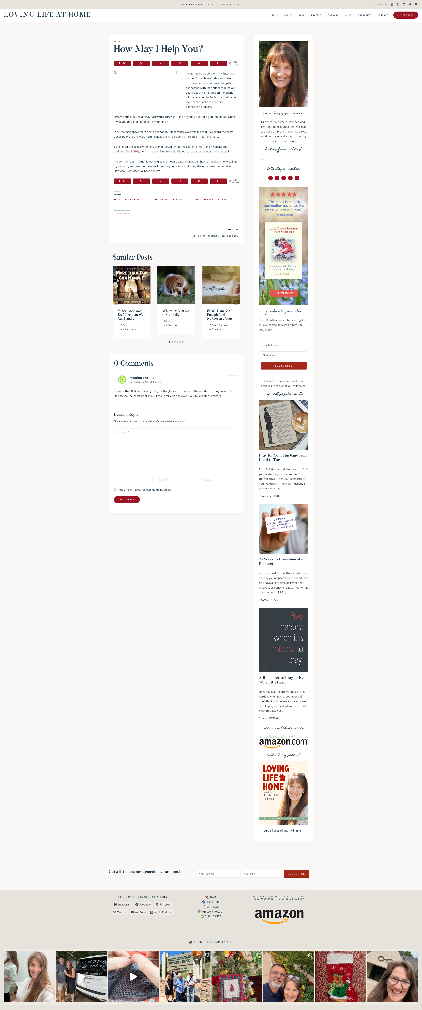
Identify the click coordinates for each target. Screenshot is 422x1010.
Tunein (298, 830)
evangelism (122, 213)
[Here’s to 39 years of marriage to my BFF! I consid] (81, 976)
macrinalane (139, 378)
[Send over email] (199, 63)
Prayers (316, 15)
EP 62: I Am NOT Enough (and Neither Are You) (219, 315)
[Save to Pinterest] (160, 63)
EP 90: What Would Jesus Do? (211, 199)
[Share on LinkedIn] (218, 63)
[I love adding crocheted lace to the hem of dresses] (133, 976)
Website (206, 479)
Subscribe (364, 15)
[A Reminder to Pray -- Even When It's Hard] (283, 640)
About (288, 15)
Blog (302, 15)
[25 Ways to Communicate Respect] (283, 529)
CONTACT (213, 906)
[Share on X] (141, 63)
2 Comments (174, 325)
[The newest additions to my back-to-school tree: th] (236, 976)
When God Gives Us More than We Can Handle (131, 315)
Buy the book (405, 15)
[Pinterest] (404, 4)
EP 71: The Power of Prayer (127, 199)
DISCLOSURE (213, 916)
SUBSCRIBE (213, 902)
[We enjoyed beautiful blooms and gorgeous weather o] (288, 976)
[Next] (236, 302)
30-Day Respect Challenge (224, 4)
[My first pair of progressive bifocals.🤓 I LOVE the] (392, 976)
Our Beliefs (132, 151)
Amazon (261, 896)
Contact (382, 15)
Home (275, 15)
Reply (233, 378)
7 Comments (129, 328)
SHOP (213, 897)
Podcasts (223, 325)
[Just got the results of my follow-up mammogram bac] (29, 976)
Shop (349, 15)
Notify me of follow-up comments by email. (144, 489)
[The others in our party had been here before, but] (185, 976)
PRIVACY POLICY (213, 911)
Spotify (288, 830)
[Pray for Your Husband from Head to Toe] (283, 425)
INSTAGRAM (212, 942)
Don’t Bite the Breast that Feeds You (215, 232)
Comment (122, 432)
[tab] (169, 342)
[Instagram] (392, 4)
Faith (117, 42)
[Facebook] (398, 4)
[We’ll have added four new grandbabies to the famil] (340, 976)
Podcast (333, 15)
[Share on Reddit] (179, 63)
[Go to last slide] (116, 302)
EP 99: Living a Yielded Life (168, 199)
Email (162, 479)
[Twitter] (410, 4)
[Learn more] (289, 141)
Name (119, 479)
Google (277, 830)
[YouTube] (416, 4)
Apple (267, 830)
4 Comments (218, 328)
